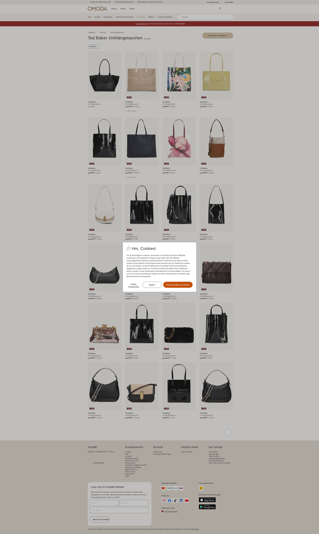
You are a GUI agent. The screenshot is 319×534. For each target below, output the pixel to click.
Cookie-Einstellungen (133, 285)
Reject (152, 285)
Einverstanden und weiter (177, 285)
